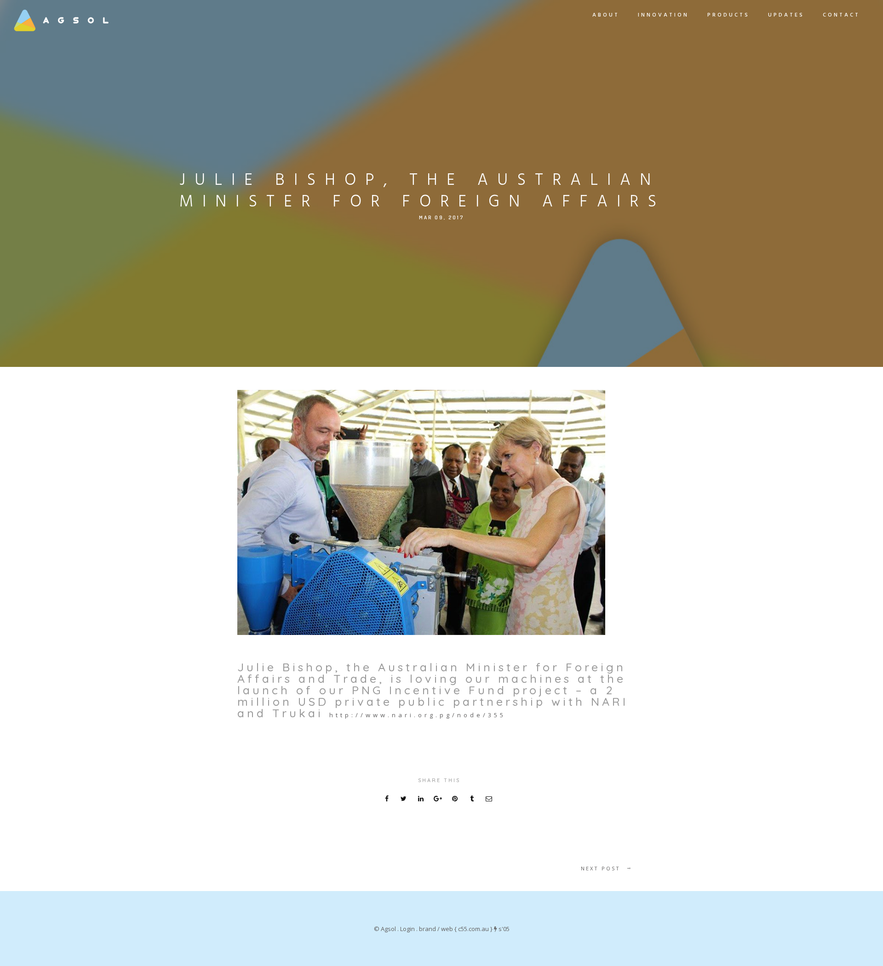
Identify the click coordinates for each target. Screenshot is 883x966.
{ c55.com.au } (473, 929)
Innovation (663, 15)
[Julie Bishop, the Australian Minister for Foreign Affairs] (421, 514)
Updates (786, 15)
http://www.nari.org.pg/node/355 (417, 715)
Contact (841, 15)
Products (728, 15)
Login (407, 929)
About (605, 15)
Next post (600, 868)
